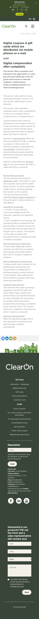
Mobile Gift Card (19, 388)
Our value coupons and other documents (19, 413)
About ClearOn (19, 409)
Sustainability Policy (19, 423)
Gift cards (19, 392)
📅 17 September (14, 7)
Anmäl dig (19, 14)
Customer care (19, 400)
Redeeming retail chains (19, 434)
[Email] (10, 338)
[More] (14, 338)
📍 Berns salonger (24, 7)
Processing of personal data (19, 419)
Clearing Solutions (19, 396)
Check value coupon (20, 430)
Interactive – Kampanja (19, 384)
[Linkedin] (7, 338)
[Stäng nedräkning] (36, 3)
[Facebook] (3, 338)
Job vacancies (19, 427)
